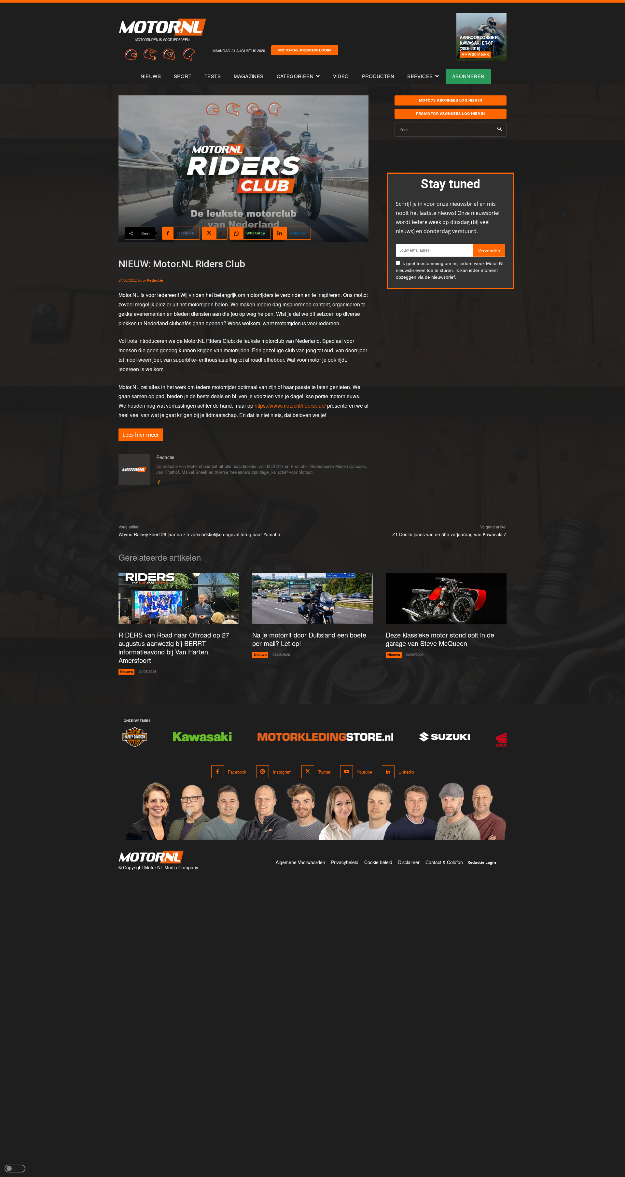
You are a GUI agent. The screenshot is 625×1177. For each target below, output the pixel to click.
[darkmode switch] (15, 1168)
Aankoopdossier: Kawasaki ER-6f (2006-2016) (479, 42)
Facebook (237, 772)
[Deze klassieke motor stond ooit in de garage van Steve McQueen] (446, 598)
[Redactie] (134, 470)
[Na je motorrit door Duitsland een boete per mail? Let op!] (312, 598)
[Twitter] (307, 771)
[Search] (500, 129)
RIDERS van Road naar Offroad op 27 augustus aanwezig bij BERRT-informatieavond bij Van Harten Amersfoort (173, 647)
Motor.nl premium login (304, 50)
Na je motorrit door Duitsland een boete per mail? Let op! (309, 639)
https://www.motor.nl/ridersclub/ (290, 405)
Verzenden (489, 250)
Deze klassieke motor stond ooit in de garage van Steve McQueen (440, 639)
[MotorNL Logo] (151, 857)
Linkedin (406, 772)
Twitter (324, 772)
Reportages (475, 54)
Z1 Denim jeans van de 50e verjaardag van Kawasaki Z (449, 534)
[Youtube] (346, 771)
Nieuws (126, 671)
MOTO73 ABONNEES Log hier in (450, 100)
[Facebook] (158, 481)
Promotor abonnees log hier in (450, 113)
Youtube (364, 772)
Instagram (282, 772)
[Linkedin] (388, 771)
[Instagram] (262, 771)
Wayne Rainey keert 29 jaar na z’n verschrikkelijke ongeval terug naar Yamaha (199, 534)
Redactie (155, 280)
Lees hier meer (140, 434)
